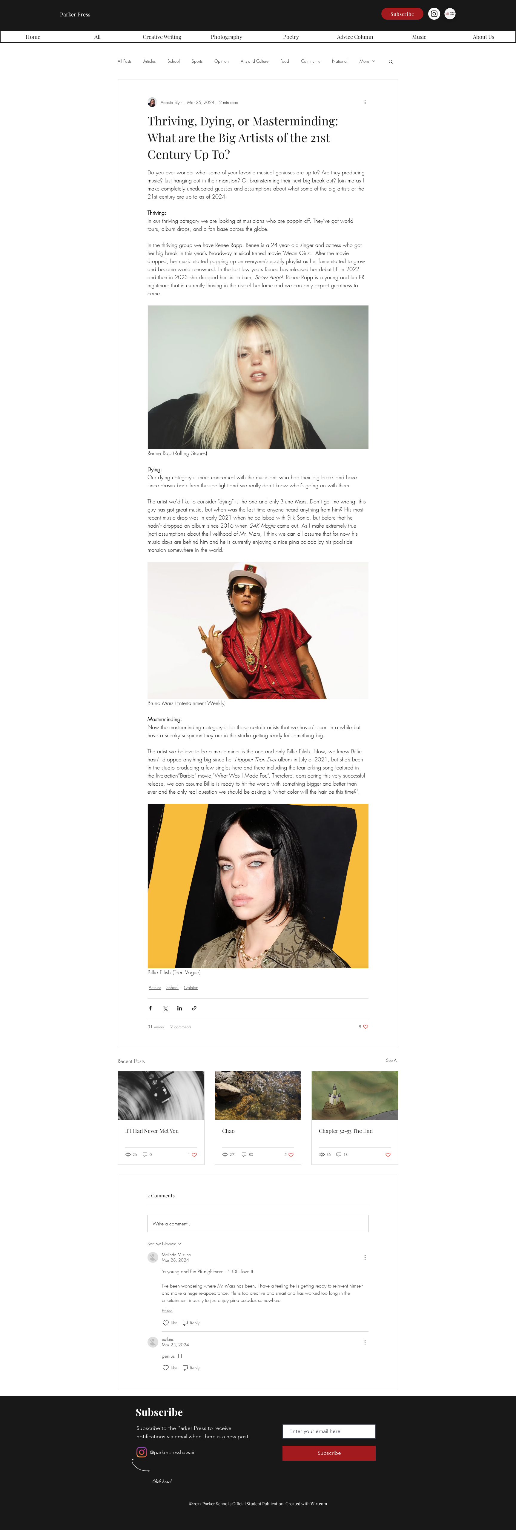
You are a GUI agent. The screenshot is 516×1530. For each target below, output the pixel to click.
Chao (228, 1130)
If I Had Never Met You (152, 1130)
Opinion (221, 61)
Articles (149, 61)
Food (284, 61)
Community (310, 61)
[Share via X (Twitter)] (165, 1008)
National (340, 61)
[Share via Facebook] (150, 1008)
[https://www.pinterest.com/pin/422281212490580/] (161, 1095)
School (174, 61)
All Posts (124, 61)
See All (392, 1060)
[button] (402, 14)
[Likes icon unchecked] (166, 1323)
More (364, 61)
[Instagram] (434, 14)
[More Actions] (364, 1257)
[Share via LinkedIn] (179, 1008)
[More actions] (364, 102)
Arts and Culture (254, 61)
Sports (197, 61)
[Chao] (258, 1095)
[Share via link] (194, 1008)
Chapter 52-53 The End (346, 1130)
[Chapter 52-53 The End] (355, 1095)
